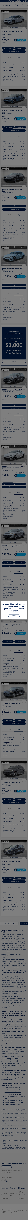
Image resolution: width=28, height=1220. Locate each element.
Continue (14, 615)
